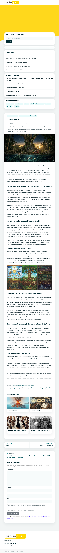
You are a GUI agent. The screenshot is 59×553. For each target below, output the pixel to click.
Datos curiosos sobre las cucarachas (16, 55)
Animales (17, 106)
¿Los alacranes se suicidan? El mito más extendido (20, 84)
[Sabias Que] (15, 536)
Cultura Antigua (10, 388)
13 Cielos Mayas (18, 387)
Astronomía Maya (37, 387)
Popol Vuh (35, 388)
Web (8, 498)
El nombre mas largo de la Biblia (14, 70)
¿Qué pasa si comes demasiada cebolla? (17, 62)
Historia (22, 115)
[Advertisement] (29, 18)
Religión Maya (41, 388)
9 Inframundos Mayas (28, 387)
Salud (32, 103)
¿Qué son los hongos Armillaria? (15, 87)
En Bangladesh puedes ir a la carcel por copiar (18, 66)
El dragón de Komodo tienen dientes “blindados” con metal (22, 95)
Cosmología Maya (46, 387)
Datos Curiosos (19, 103)
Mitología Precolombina (26, 388)
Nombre (9, 487)
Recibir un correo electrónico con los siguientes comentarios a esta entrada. (26, 505)
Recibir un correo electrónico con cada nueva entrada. (20, 510)
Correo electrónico (12, 493)
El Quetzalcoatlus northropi (13, 91)
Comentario (10, 469)
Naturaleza (9, 106)
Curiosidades (10, 103)
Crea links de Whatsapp (9, 545)
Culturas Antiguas (12, 115)
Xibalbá (46, 388)
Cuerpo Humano (40, 103)
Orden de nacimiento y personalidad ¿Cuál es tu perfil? (21, 58)
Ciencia (26, 103)
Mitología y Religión (31, 115)
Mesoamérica (17, 388)
